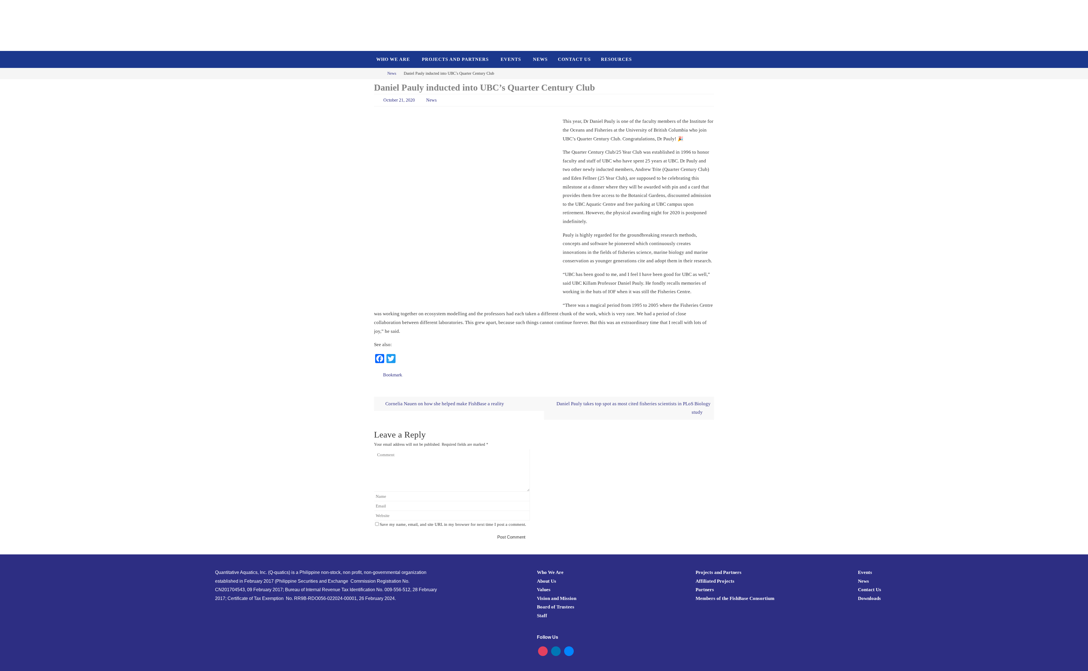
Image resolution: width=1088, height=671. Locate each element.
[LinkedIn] (556, 650)
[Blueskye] (569, 650)
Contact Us (869, 589)
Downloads (869, 598)
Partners (705, 589)
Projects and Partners (718, 572)
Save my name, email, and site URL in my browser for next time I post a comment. (453, 524)
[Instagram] (543, 650)
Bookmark (392, 374)
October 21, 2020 (399, 100)
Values (544, 589)
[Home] (378, 73)
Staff (542, 615)
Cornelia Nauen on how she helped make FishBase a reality (444, 403)
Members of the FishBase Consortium (735, 598)
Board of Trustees (555, 607)
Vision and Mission (556, 598)
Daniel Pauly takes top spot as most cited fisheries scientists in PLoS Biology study (633, 408)
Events (865, 572)
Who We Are (550, 572)
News (391, 73)
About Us (546, 581)
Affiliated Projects (715, 581)
